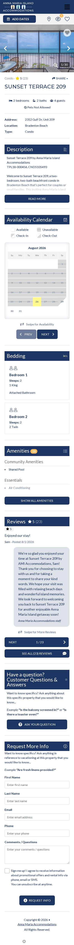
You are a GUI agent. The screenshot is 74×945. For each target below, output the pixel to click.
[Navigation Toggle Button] (67, 7)
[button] (5, 48)
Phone (9, 826)
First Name (12, 777)
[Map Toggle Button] (49, 19)
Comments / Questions (21, 842)
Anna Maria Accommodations (37, 924)
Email (8, 809)
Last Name (12, 793)
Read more (37, 198)
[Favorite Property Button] (67, 33)
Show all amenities (37, 500)
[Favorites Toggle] (67, 19)
